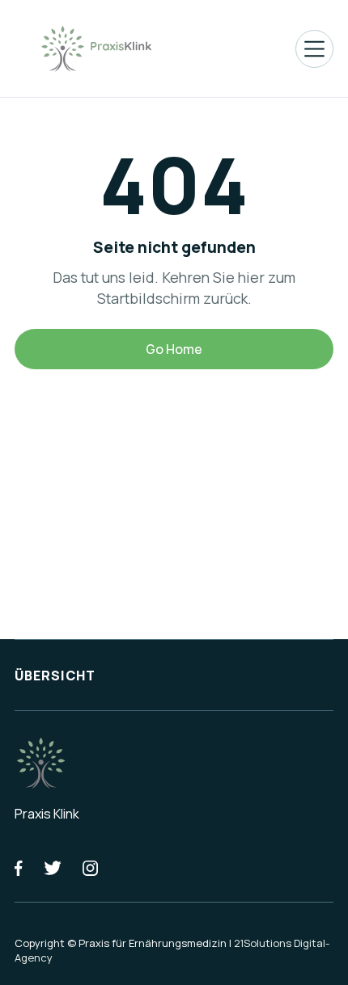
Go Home (174, 349)
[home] (95, 48)
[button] (314, 49)
